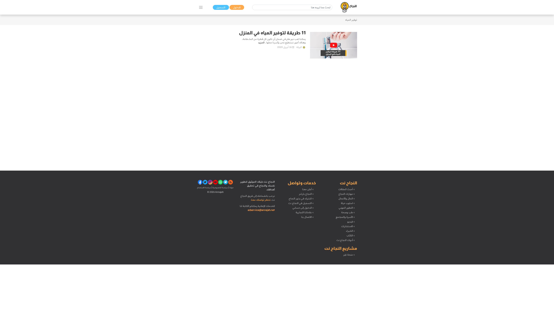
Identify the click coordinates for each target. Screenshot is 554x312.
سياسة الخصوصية (220, 187)
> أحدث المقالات (346, 189)
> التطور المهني (347, 207)
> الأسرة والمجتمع (345, 217)
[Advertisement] (215, 73)
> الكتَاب (351, 235)
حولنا (231, 187)
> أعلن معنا (308, 189)
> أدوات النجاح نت (345, 240)
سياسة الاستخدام (204, 187)
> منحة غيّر (349, 254)
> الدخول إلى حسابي (303, 207)
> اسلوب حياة (348, 203)
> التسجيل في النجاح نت (301, 203)
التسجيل (220, 7)
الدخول (236, 7)
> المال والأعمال (346, 198)
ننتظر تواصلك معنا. (261, 199)
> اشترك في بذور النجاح (301, 198)
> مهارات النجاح (346, 193)
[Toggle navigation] (201, 7)
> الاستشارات (348, 226)
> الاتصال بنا (307, 217)
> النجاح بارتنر (306, 193)
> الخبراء (350, 230)
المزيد (261, 42)
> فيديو (351, 221)
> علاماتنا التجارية (305, 212)
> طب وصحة (348, 212)
